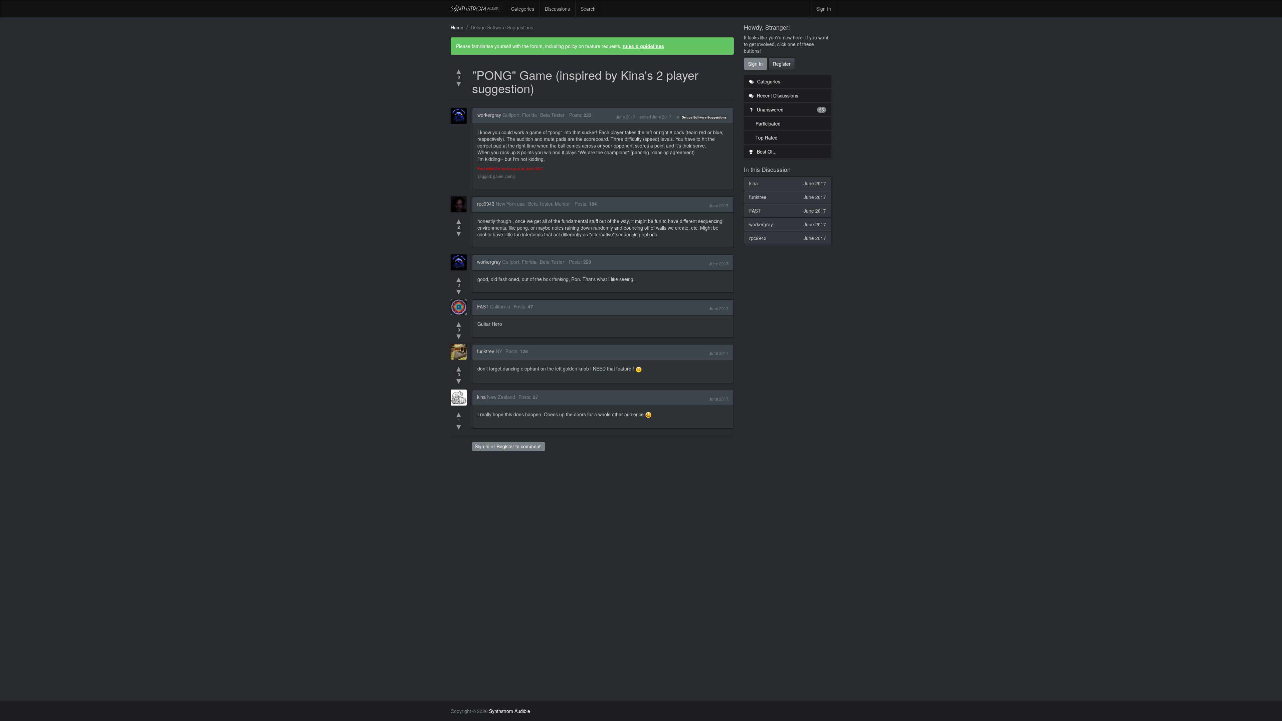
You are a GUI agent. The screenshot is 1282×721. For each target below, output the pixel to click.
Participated (768, 123)
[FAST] (461, 307)
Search (588, 8)
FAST (483, 306)
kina (481, 397)
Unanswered (790, 109)
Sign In (823, 8)
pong (510, 176)
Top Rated (767, 137)
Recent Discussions (777, 95)
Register (505, 446)
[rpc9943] (461, 204)
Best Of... (766, 151)
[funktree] (461, 352)
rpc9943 (485, 203)
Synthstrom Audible (476, 8)
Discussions (557, 8)
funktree (485, 351)
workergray (489, 114)
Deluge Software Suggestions (704, 117)
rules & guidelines (643, 46)
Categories (522, 8)
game (498, 176)
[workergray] (461, 116)
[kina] (461, 398)
